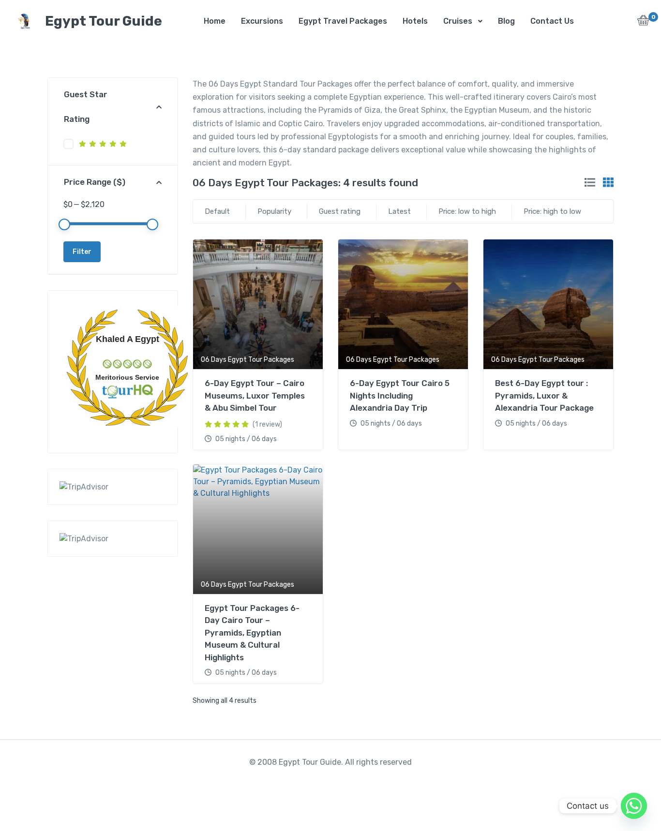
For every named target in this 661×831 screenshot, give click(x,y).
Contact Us (552, 21)
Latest (399, 211)
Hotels (415, 21)
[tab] (590, 182)
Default (217, 211)
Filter (82, 252)
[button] (643, 23)
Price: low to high (467, 211)
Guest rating (340, 211)
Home (214, 21)
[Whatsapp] (634, 806)
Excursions (262, 21)
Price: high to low (552, 211)
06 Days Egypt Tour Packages (247, 360)
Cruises (457, 21)
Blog (506, 21)
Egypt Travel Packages (343, 21)
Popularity (274, 211)
